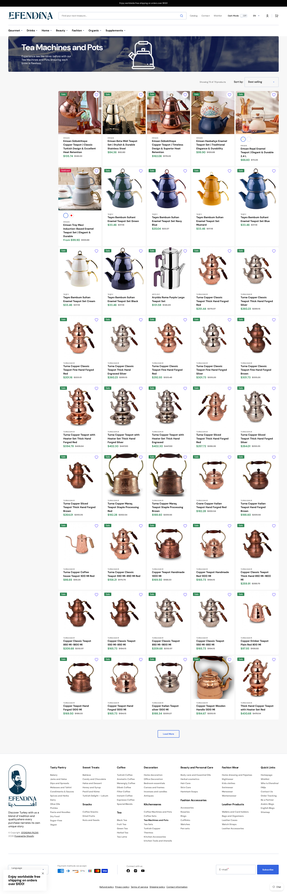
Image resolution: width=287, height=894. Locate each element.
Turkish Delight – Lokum (95, 795)
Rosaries (185, 811)
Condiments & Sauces (62, 791)
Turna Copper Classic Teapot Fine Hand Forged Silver (211, 370)
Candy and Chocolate (94, 779)
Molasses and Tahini (61, 787)
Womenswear (229, 795)
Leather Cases (229, 820)
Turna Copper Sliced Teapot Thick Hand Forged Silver (257, 438)
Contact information (177, 887)
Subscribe (267, 869)
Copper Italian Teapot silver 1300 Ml (165, 707)
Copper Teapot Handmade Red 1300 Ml (212, 574)
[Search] (182, 15)
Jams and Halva (58, 779)
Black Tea (122, 820)
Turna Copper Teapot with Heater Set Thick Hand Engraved (168, 438)
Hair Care (186, 783)
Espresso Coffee (126, 799)
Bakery (53, 775)
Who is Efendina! (270, 783)
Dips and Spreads (59, 783)
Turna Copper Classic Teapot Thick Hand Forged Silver (257, 301)
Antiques (149, 795)
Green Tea (122, 828)
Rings (183, 816)
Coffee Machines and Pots (158, 812)
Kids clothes (228, 783)
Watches (185, 824)
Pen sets (185, 828)
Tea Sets (148, 824)
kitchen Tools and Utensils (158, 840)
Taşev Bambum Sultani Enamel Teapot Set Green (123, 219)
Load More (168, 734)
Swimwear (227, 787)
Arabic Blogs (267, 804)
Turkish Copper (152, 828)
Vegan (53, 824)
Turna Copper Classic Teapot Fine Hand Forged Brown (256, 370)
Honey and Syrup (92, 787)
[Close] (43, 873)
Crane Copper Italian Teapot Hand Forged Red (211, 505)
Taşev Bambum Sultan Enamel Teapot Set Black (123, 299)
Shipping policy (157, 887)
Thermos (148, 832)
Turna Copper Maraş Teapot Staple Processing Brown (167, 507)
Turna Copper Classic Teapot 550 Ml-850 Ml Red (124, 574)
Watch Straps (229, 824)
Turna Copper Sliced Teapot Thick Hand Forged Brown (79, 507)
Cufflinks (185, 820)
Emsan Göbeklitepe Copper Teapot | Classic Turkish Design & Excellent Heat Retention (79, 146)
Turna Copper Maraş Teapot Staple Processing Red (123, 507)
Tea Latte (122, 836)
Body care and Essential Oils (196, 775)
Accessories (187, 807)
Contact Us (267, 791)
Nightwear (227, 779)
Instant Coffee (125, 795)
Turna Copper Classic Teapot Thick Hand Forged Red (212, 301)
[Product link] (79, 128)
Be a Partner (267, 799)
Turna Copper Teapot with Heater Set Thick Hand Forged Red (79, 438)
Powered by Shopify (24, 836)
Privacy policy (122, 887)
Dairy (53, 799)
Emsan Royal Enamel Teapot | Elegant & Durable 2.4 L (257, 152)
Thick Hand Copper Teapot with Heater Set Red (257, 707)
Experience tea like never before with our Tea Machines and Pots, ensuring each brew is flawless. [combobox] (46, 60)
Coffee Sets (150, 816)
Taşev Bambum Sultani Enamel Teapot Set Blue (255, 219)
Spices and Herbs (59, 795)
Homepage (266, 775)
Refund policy (106, 887)
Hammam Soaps (189, 791)
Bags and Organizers (233, 816)
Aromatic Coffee (126, 779)
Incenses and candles (155, 791)
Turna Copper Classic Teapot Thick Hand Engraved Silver (121, 370)
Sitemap (265, 812)
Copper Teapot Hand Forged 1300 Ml (76, 707)
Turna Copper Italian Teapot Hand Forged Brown (253, 507)
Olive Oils (55, 804)
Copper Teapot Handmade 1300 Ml (168, 574)
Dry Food (55, 816)
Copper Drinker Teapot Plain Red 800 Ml (255, 642)
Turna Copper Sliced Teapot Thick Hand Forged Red (212, 438)
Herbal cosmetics (190, 779)
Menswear (227, 791)
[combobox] (122, 15)
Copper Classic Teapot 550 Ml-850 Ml (122, 642)
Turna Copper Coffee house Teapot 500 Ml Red (79, 574)
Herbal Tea (122, 832)
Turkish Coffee (125, 775)
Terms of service (139, 887)
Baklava (87, 775)
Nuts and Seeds (91, 820)
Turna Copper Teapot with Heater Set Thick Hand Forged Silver (124, 438)
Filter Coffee (123, 791)
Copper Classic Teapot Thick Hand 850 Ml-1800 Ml (256, 576)
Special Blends (125, 804)
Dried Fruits (89, 816)
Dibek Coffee (124, 787)
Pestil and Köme (91, 791)
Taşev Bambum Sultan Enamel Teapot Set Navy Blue (167, 221)
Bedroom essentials (154, 783)
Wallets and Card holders (235, 812)
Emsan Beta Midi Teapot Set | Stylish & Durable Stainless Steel (122, 144)
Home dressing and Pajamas (237, 775)
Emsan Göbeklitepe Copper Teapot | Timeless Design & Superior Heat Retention (167, 146)
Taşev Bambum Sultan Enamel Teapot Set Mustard (209, 221)
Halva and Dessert (92, 783)
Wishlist (265, 779)
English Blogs (268, 808)
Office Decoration (153, 779)
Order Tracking (269, 795)
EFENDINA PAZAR (29, 832)
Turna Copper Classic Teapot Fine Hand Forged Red (78, 370)
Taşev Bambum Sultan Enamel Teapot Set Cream (79, 299)
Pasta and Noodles (60, 812)
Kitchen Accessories (155, 836)
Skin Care (186, 787)
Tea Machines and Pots (156, 820)
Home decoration (153, 775)
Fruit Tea (121, 824)
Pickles (54, 808)
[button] (267, 15)
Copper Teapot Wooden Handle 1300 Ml (210, 707)
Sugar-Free (56, 820)
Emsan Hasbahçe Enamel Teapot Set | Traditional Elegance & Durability (211, 144)
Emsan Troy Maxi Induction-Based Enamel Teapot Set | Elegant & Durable (78, 230)
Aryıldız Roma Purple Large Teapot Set (168, 299)
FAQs (263, 787)
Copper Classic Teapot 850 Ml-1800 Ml (77, 642)
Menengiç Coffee (126, 783)
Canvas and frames (154, 787)
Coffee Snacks (90, 812)
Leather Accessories (233, 828)
